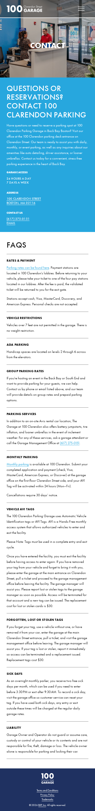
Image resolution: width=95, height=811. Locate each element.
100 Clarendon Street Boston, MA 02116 (24, 201)
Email (11, 223)
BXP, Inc (42, 805)
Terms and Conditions (47, 790)
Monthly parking (18, 464)
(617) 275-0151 (18, 219)
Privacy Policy (47, 794)
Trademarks (47, 799)
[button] (81, 9)
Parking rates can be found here (28, 268)
